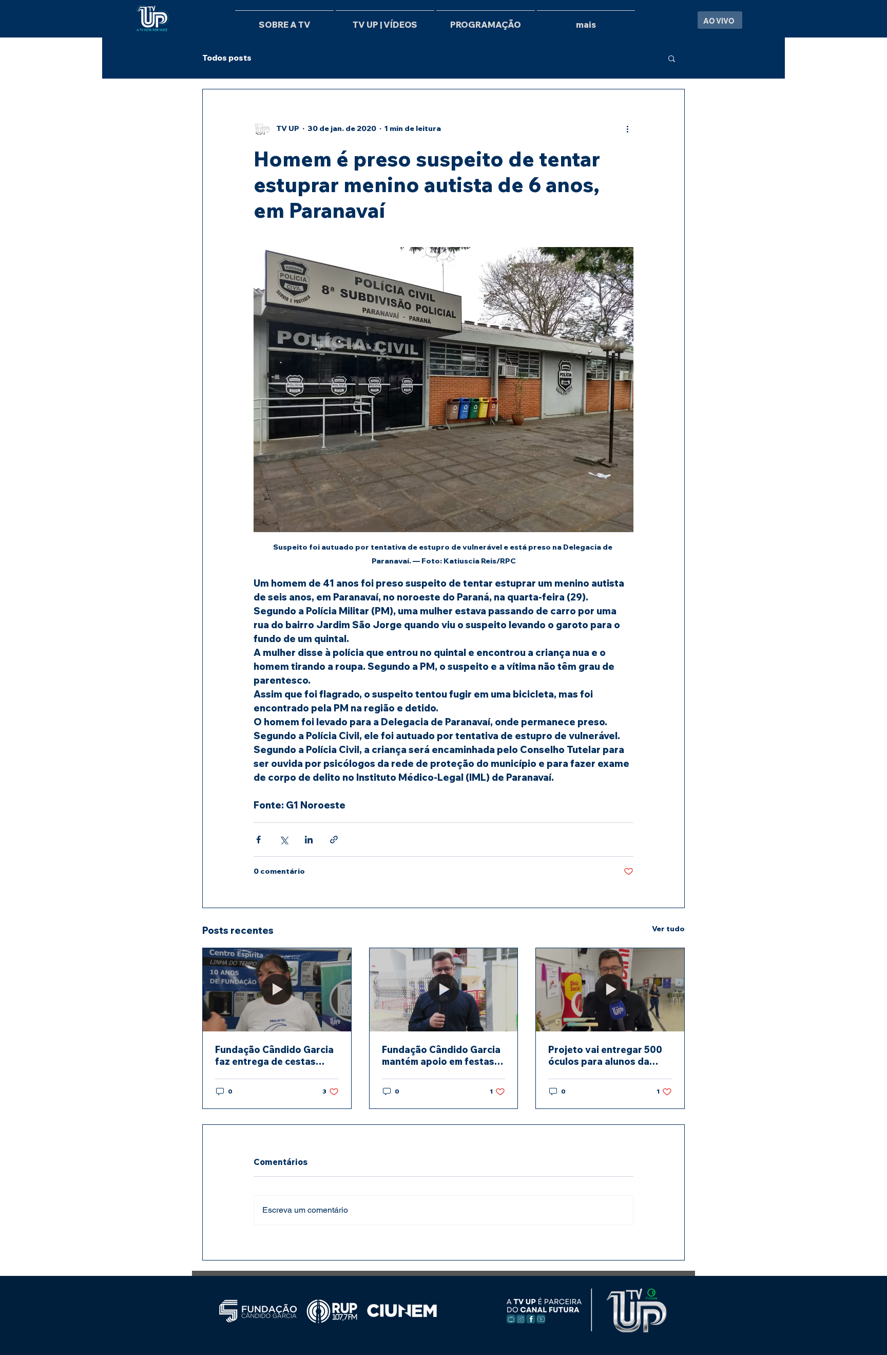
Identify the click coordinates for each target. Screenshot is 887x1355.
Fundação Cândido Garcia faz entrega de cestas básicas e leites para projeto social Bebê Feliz (274, 1055)
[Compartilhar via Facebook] (258, 839)
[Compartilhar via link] (334, 839)
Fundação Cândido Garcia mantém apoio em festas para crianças (441, 1055)
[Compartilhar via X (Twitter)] (283, 839)
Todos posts (227, 58)
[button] (672, 58)
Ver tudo (668, 928)
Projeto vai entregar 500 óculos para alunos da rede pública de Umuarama (609, 1055)
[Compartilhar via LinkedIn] (309, 839)
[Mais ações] (627, 128)
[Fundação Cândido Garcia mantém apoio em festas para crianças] (444, 989)
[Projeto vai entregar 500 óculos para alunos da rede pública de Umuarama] (610, 989)
